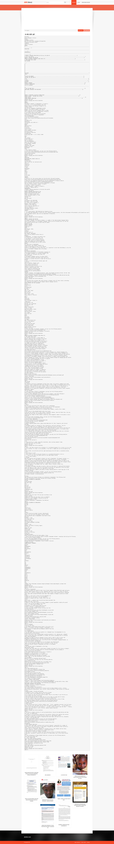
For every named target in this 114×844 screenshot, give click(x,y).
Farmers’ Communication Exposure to (63, 825)
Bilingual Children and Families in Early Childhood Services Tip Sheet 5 (80, 805)
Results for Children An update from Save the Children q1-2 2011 (80, 777)
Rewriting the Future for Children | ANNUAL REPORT (47, 800)
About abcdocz (77, 842)
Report (81, 30)
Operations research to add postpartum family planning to (47, 826)
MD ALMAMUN (48, 775)
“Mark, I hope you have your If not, (63, 799)
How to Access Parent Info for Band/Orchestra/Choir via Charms (31, 800)
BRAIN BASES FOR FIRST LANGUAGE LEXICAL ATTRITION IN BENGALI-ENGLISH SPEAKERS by (31, 773)
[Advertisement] (57, 18)
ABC (28, 2)
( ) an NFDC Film (64, 775)
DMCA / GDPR (83, 842)
